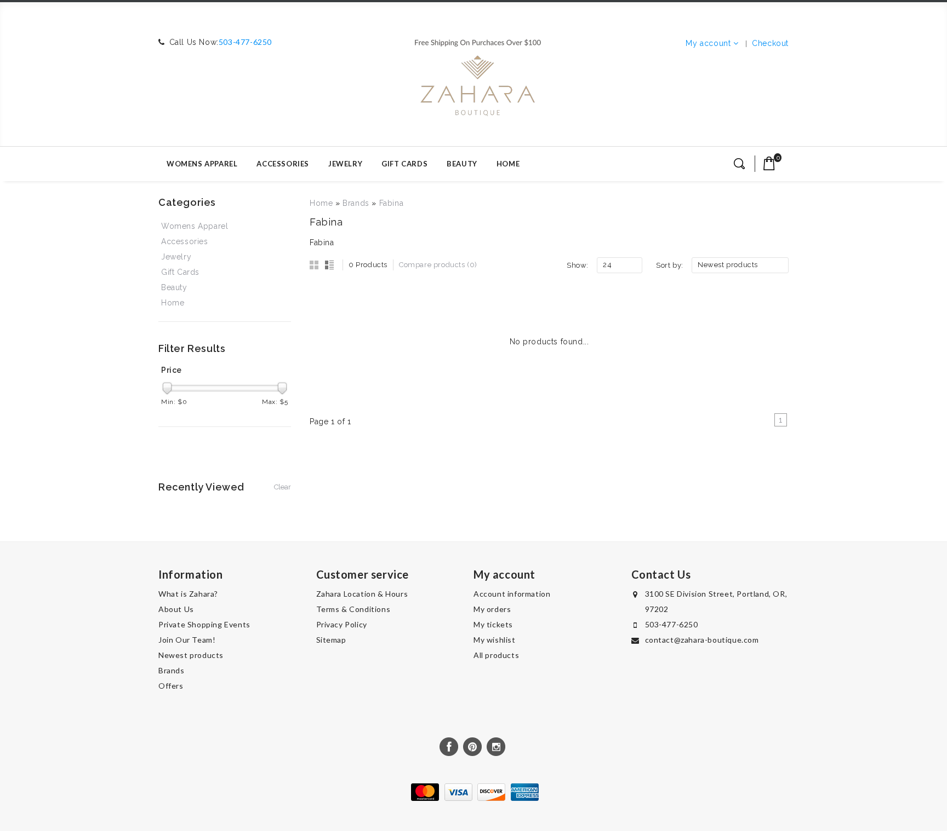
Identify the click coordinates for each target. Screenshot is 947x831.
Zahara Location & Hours (362, 593)
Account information (512, 593)
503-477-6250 (245, 42)
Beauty (462, 163)
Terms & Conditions (353, 609)
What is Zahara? (188, 593)
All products (496, 655)
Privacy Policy (341, 624)
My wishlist (495, 639)
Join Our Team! (186, 639)
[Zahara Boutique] (477, 73)
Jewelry (345, 163)
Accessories (282, 163)
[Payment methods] (473, 798)
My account (708, 43)
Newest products (191, 655)
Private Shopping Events (204, 624)
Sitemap (331, 639)
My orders (492, 609)
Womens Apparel (202, 163)
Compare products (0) (438, 265)
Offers (171, 685)
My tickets (493, 624)
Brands (356, 203)
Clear (282, 487)
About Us (176, 609)
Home (508, 163)
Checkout (770, 43)
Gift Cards (404, 163)
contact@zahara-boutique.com (702, 639)
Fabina (391, 203)
